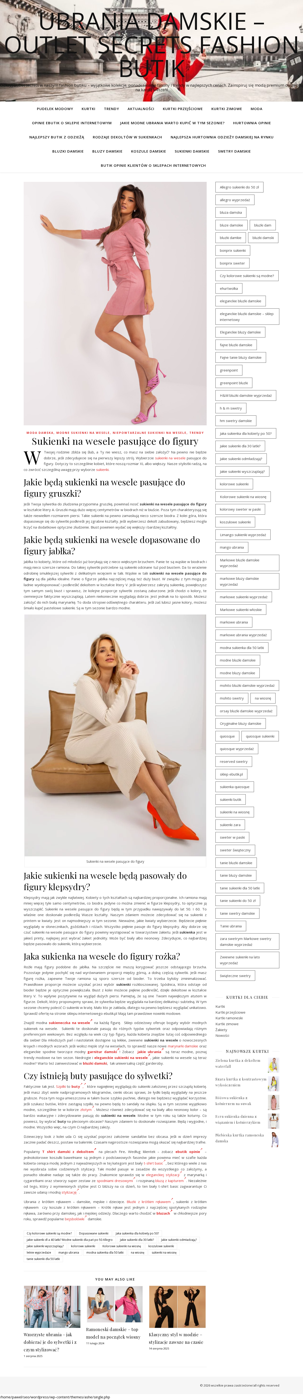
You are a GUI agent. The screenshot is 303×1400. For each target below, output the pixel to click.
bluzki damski (95, 1063)
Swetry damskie (234, 151)
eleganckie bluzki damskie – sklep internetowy (247, 316)
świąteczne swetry (235, 975)
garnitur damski (102, 1051)
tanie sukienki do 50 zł (238, 900)
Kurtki (88, 108)
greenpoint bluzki (234, 382)
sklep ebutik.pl (231, 774)
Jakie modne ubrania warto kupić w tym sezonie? (172, 122)
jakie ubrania (149, 1051)
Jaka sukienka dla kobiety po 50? (137, 1233)
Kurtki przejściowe (183, 108)
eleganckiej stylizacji (162, 1174)
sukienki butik (230, 799)
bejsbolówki (74, 1218)
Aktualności (141, 108)
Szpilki (61, 1086)
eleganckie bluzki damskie (240, 301)
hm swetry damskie (236, 420)
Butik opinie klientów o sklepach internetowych (153, 165)
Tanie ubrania (231, 926)
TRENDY (111, 108)
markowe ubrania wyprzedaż (243, 634)
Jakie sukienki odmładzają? (179, 1240)
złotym (86, 1109)
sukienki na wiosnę (164, 1253)
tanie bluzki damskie (236, 862)
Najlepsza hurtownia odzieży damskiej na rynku (222, 137)
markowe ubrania (234, 622)
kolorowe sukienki (83, 1246)
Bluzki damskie (68, 151)
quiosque (227, 736)
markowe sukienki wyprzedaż (243, 596)
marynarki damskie (183, 1046)
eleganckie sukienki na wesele (121, 1057)
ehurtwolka (229, 288)
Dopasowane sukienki (93, 1233)
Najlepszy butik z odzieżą (56, 137)
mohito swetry (232, 698)
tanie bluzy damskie (236, 875)
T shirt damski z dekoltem (67, 1151)
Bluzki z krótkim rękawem (149, 1201)
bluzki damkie (230, 237)
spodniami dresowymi (115, 1180)
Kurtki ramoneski (229, 1018)
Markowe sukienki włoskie (241, 609)
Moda (257, 108)
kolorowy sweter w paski (240, 509)
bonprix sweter (232, 263)
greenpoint (229, 370)
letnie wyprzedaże (39, 1253)
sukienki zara (230, 824)
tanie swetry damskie (237, 913)
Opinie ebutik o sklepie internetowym (72, 122)
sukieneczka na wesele (69, 1022)
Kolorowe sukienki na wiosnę (121, 1246)
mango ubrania (68, 1253)
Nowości (222, 1035)
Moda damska (40, 433)
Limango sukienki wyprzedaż (243, 534)
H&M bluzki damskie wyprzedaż (246, 395)
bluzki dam (262, 225)
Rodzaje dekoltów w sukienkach (127, 137)
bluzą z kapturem (169, 1180)
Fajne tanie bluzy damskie (241, 357)
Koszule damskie (148, 151)
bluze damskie (231, 225)
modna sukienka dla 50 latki (105, 1253)
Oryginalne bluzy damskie (240, 723)
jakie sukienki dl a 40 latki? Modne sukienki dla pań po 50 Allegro (70, 1240)
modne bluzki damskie (238, 660)
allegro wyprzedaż (235, 199)
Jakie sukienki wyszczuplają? (45, 1246)
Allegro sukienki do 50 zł (239, 187)
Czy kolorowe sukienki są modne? (49, 1233)
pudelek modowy (55, 108)
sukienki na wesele (170, 458)
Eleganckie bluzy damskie (240, 332)
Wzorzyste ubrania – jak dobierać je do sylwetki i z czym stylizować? (50, 1342)
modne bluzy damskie (237, 672)
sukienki (102, 469)
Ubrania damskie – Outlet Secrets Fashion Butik (151, 44)
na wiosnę (137, 1253)
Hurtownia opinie (252, 122)
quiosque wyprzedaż (237, 748)
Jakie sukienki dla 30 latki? (137, 1240)
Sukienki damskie (192, 151)
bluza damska (231, 212)
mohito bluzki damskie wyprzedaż (247, 685)
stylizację (69, 1192)
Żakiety (221, 1029)
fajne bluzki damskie (236, 344)
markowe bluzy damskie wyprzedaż (239, 581)
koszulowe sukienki (161, 1246)
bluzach (163, 1213)
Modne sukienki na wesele (83, 433)
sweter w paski (232, 837)
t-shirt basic (153, 1163)
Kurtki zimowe (226, 108)
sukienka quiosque (235, 786)
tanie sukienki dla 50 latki (43, 1259)
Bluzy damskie (107, 151)
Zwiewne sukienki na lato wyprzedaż (240, 960)
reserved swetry (234, 761)
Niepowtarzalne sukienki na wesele (150, 433)
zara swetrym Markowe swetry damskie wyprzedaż (245, 941)
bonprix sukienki (233, 250)
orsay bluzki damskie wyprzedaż (246, 711)
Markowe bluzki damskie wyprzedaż (239, 563)
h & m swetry (231, 408)
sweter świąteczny (235, 850)
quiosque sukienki (260, 736)
